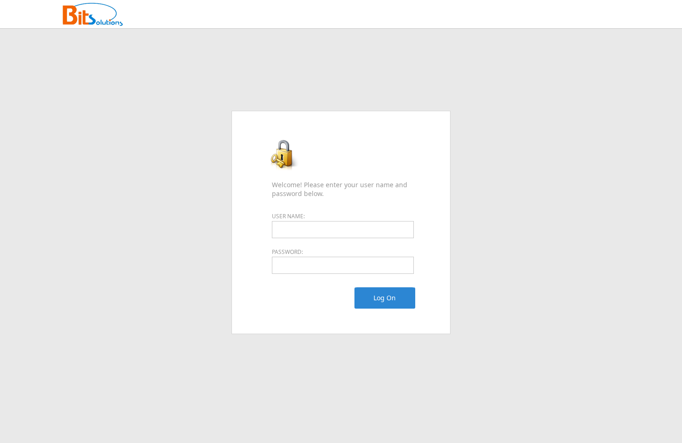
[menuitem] (384, 298)
